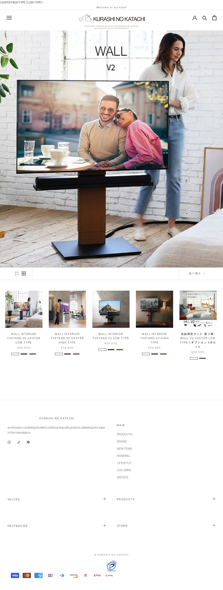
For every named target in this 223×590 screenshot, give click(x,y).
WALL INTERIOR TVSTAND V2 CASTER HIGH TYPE (67, 338)
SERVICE (122, 477)
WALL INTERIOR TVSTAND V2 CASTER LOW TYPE (24, 338)
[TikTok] (18, 441)
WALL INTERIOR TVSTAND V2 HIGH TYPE (154, 338)
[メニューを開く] (9, 18)
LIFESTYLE (124, 463)
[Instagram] (9, 441)
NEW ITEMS (124, 448)
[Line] (28, 441)
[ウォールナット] (32, 354)
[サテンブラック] (24, 354)
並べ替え (195, 273)
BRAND (122, 441)
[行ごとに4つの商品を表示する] (24, 273)
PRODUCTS (124, 434)
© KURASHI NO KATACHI (111, 555)
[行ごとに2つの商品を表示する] (17, 273)
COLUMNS (124, 470)
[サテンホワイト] (15, 354)
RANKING (123, 455)
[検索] (204, 17)
